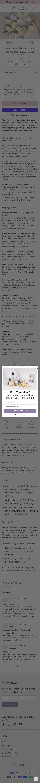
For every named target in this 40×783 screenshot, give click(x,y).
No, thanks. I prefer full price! (20, 414)
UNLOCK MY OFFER (20, 411)
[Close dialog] (37, 368)
